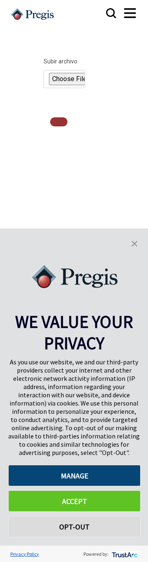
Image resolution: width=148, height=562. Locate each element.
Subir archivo (60, 61)
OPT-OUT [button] (74, 527)
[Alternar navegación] (122, 14)
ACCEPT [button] (74, 501)
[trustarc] (124, 554)
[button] (134, 243)
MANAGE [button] (74, 475)
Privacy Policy (24, 554)
